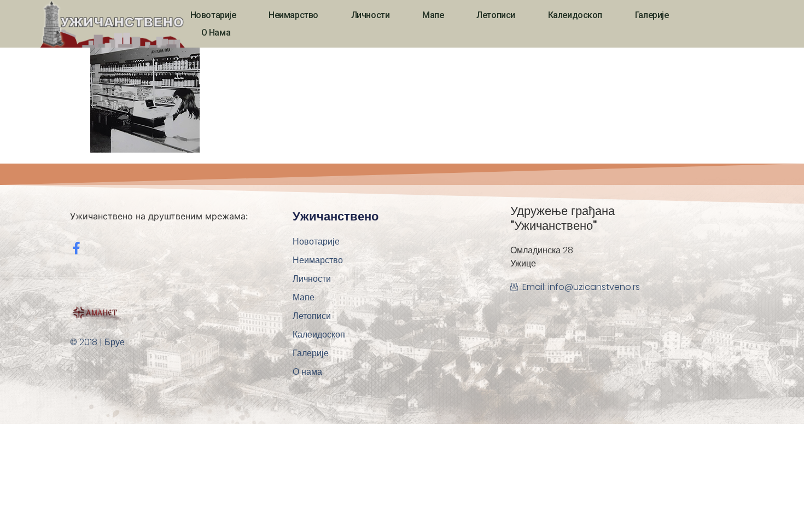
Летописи (495, 15)
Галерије (651, 15)
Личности (370, 15)
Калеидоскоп (575, 15)
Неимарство (293, 15)
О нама (215, 32)
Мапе (433, 15)
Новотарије (213, 15)
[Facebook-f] (76, 248)
